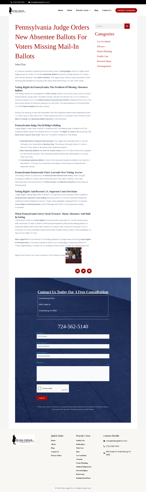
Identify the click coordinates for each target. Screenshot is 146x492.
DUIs (78, 452)
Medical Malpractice (83, 467)
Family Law (102, 56)
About (69, 10)
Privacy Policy (56, 455)
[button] (89, 10)
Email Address (42, 343)
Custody (79, 459)
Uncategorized (104, 66)
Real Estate (80, 474)
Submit (42, 398)
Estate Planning (104, 51)
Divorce (101, 46)
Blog (96, 10)
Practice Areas (82, 10)
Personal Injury (104, 61)
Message (40, 362)
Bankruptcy (80, 444)
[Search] (127, 26)
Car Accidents (104, 41)
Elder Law (80, 448)
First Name (41, 333)
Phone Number (42, 353)
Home (60, 10)
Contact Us (106, 10)
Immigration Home (83, 478)
